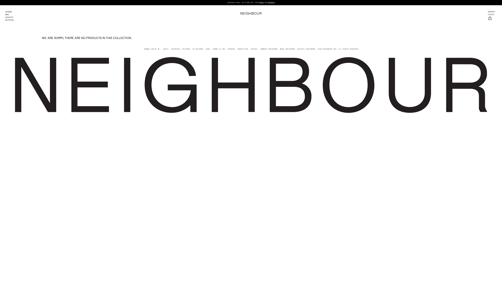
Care (208, 49)
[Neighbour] (251, 13)
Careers (231, 49)
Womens (271, 2)
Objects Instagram (306, 49)
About (166, 49)
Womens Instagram (269, 49)
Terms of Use (219, 49)
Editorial (9, 20)
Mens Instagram (287, 49)
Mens (262, 2)
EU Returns (198, 49)
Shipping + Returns (180, 49)
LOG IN (491, 14)
